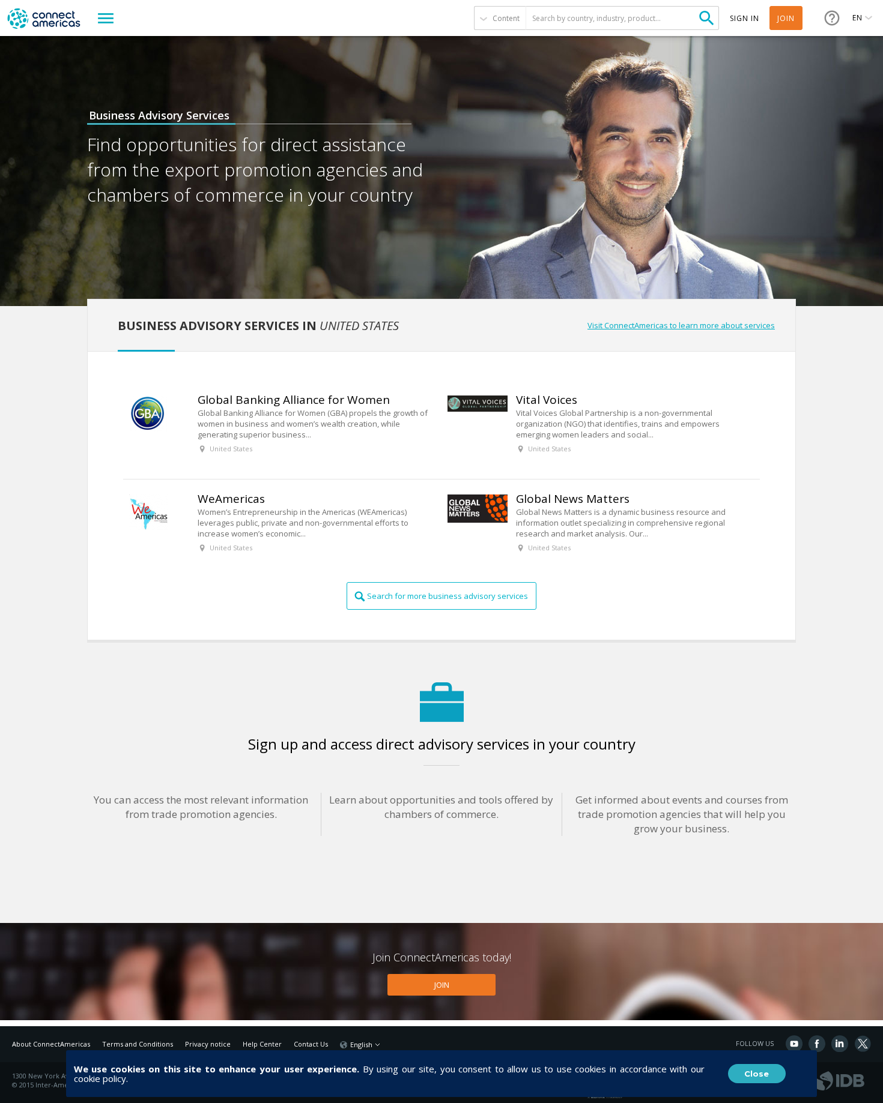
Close (756, 1073)
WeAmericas (231, 498)
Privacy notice (208, 1043)
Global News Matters (573, 498)
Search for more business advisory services (447, 596)
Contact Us (311, 1043)
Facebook (817, 1043)
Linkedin (839, 1043)
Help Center (262, 1043)
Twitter (862, 1043)
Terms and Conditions (137, 1043)
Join (786, 18)
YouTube (794, 1043)
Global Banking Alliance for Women (294, 399)
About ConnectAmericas (51, 1043)
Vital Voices (546, 399)
